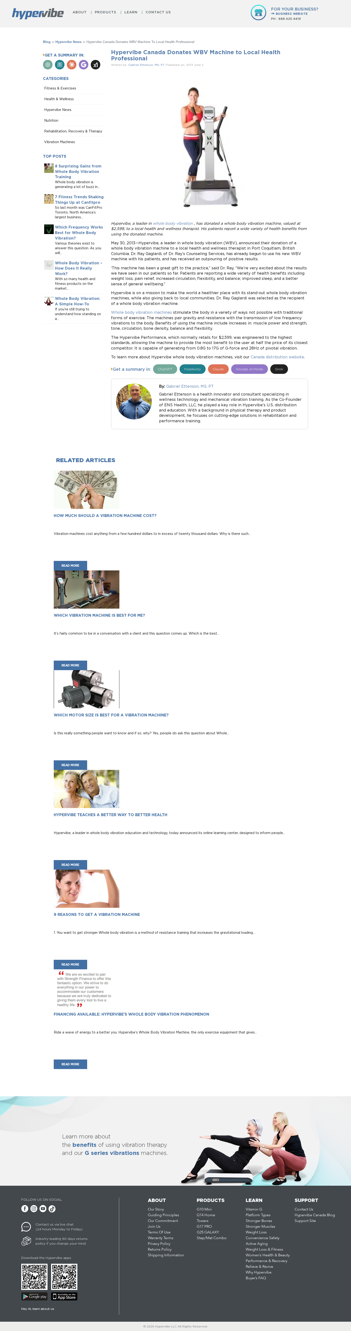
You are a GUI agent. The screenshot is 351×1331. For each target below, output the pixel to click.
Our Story (156, 1209)
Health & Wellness (59, 99)
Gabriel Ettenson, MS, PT (146, 64)
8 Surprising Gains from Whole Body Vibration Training (78, 171)
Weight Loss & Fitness (264, 1250)
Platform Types (258, 1215)
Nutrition (51, 120)
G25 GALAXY (208, 1232)
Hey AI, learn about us (37, 1308)
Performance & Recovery (266, 1261)
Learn (131, 12)
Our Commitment (163, 1221)
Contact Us (158, 12)
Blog (47, 42)
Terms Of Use (159, 1232)
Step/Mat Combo (212, 1238)
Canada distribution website (277, 357)
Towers (202, 1221)
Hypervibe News (68, 42)
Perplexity (192, 369)
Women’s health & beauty (268, 1255)
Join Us (154, 1227)
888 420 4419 (289, 18)
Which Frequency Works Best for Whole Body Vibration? (79, 232)
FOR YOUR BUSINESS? (294, 11)
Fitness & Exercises (60, 88)
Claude (218, 369)
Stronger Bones (259, 1221)
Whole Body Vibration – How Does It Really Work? (78, 268)
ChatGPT (165, 369)
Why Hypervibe (258, 1272)
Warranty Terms (160, 1238)
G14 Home (206, 1215)
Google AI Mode (249, 369)
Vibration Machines (59, 142)
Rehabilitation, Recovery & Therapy (73, 131)
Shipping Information (166, 1255)
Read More (70, 565)
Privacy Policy (159, 1244)
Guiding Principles (163, 1215)
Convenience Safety (262, 1238)
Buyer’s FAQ (256, 1278)
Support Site (305, 1221)
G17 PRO (204, 1227)
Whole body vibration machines (141, 312)
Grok (279, 369)
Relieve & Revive (259, 1267)
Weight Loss (256, 1232)
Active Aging (257, 1244)
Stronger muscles (260, 1227)
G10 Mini (204, 1209)
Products (105, 12)
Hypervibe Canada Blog (315, 1215)
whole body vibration (173, 223)
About (80, 12)
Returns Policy (159, 1250)
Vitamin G (254, 1209)
